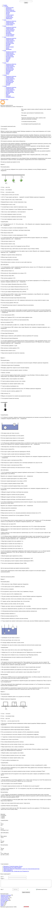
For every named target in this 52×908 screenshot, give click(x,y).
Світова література (5, 897)
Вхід (7, 99)
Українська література (6, 895)
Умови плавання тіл (8, 870)
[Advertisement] (11, 116)
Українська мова (4, 896)
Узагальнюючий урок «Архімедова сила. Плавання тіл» (16, 871)
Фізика (2, 904)
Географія (3, 901)
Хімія (2, 905)
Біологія (2, 902)
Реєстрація (3, 99)
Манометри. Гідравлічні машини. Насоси (12, 866)
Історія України (4, 899)
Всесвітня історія (4, 900)
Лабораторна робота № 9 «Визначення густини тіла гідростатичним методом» (21, 868)
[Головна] (3, 104)
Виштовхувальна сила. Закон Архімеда (12, 867)
